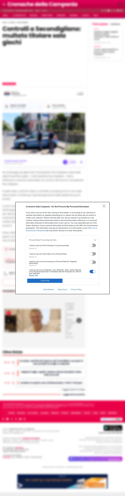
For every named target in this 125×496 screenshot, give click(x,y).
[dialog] (62, 248)
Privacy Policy (76, 289)
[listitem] (62, 240)
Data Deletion (48, 289)
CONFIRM (44, 281)
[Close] (104, 206)
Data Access (62, 289)
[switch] (93, 245)
